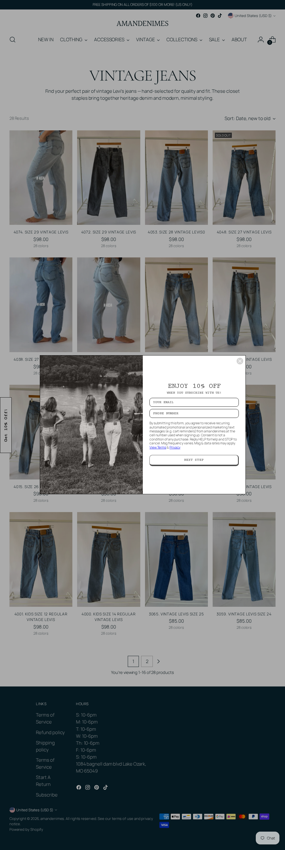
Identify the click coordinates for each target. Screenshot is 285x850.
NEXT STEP (194, 460)
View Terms (157, 447)
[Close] (240, 361)
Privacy (174, 447)
